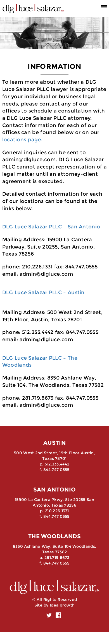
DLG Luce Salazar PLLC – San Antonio (51, 227)
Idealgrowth (62, 605)
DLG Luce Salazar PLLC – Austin (43, 292)
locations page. (22, 140)
